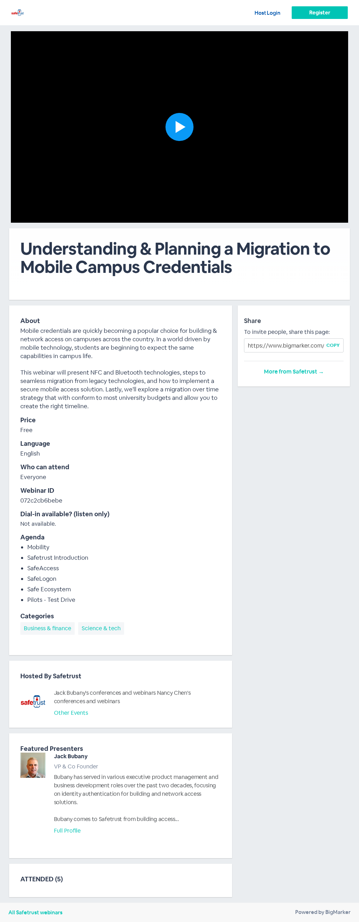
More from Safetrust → (294, 371)
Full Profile (67, 830)
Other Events (71, 712)
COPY (333, 345)
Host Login (267, 12)
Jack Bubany (71, 756)
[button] (179, 127)
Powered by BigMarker (323, 912)
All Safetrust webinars (35, 912)
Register (319, 12)
